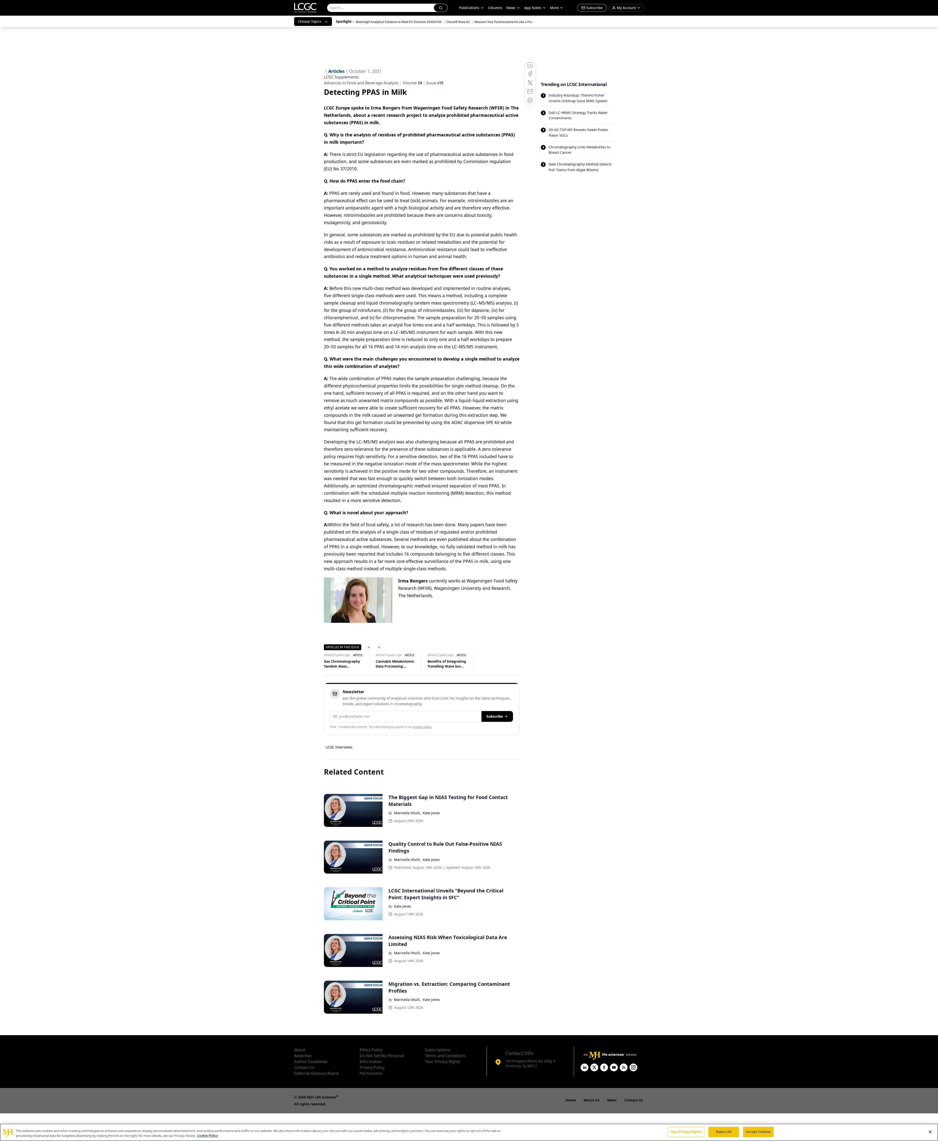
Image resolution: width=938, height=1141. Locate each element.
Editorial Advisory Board (316, 1073)
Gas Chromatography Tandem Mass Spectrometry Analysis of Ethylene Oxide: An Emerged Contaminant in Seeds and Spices (343, 664)
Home (570, 1100)
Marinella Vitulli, (407, 813)
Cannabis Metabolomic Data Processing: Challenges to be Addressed (395, 664)
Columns (495, 7)
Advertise (302, 1055)
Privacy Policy (372, 1067)
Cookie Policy (207, 1135)
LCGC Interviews (339, 747)
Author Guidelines (311, 1061)
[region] (469, 1132)
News (510, 7)
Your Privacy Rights (442, 1061)
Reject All (723, 1132)
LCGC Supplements (341, 77)
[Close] (930, 1131)
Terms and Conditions (445, 1055)
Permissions (371, 1073)
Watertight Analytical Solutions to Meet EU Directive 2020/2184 (399, 22)
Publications (469, 7)
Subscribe (494, 716)
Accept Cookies (758, 1132)
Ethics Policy (371, 1050)
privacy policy (422, 727)
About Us (591, 1100)
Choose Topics (309, 21)
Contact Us (304, 1067)
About (299, 1050)
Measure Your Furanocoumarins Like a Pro (503, 22)
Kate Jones (431, 813)
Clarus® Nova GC (458, 22)
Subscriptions (437, 1050)
